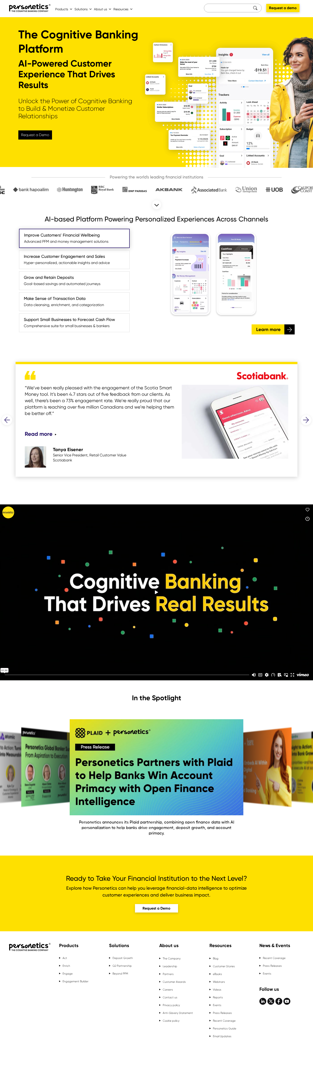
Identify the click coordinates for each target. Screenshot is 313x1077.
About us (100, 9)
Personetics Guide (224, 1028)
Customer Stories (224, 966)
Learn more (268, 329)
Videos (217, 989)
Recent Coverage (224, 1020)
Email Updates (222, 1036)
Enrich (66, 965)
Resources (120, 9)
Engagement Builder (75, 981)
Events (217, 1005)
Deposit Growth (123, 958)
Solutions (81, 9)
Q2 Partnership (122, 965)
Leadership (170, 966)
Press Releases (222, 1013)
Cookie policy (171, 1020)
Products (61, 9)
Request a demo (283, 8)
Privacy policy (171, 1005)
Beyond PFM (120, 973)
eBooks (217, 974)
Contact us (170, 997)
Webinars (219, 981)
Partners (168, 974)
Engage (68, 973)
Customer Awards (174, 981)
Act (65, 958)
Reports (218, 997)
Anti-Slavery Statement (178, 1013)
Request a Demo (35, 135)
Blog (215, 958)
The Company (172, 958)
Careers (168, 989)
